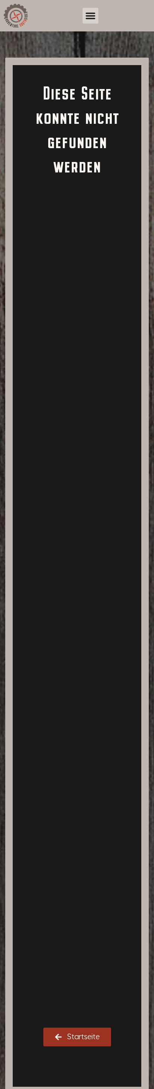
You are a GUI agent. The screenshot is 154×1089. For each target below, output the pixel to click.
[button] (90, 16)
